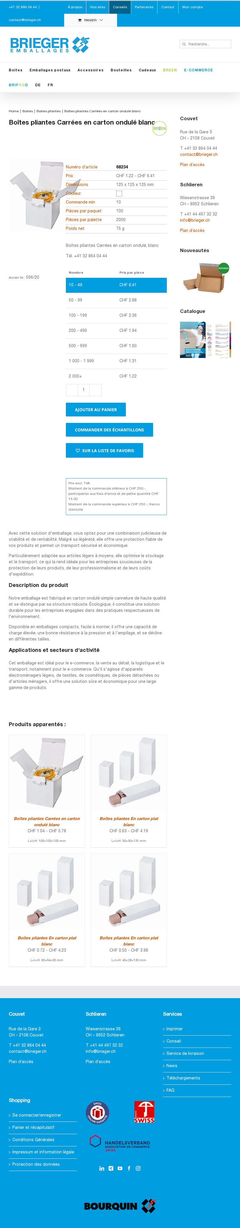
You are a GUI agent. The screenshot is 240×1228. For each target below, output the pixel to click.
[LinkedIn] (102, 1168)
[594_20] (45, 205)
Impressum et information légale (43, 1152)
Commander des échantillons (109, 430)
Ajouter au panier (96, 409)
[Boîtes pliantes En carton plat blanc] (129, 738)
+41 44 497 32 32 (106, 1046)
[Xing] (111, 1168)
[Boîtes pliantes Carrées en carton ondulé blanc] (47, 738)
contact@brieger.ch (25, 20)
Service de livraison (185, 1054)
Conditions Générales (33, 1140)
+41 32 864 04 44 (29, 1046)
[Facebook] (129, 1168)
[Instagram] (138, 1168)
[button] (104, 450)
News (172, 1066)
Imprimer (175, 1029)
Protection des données (36, 1165)
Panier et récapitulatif (33, 1128)
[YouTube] (120, 1168)
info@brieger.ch (195, 221)
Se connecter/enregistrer (36, 1115)
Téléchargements (183, 1078)
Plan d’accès (192, 165)
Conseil (174, 1041)
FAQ (170, 1091)
